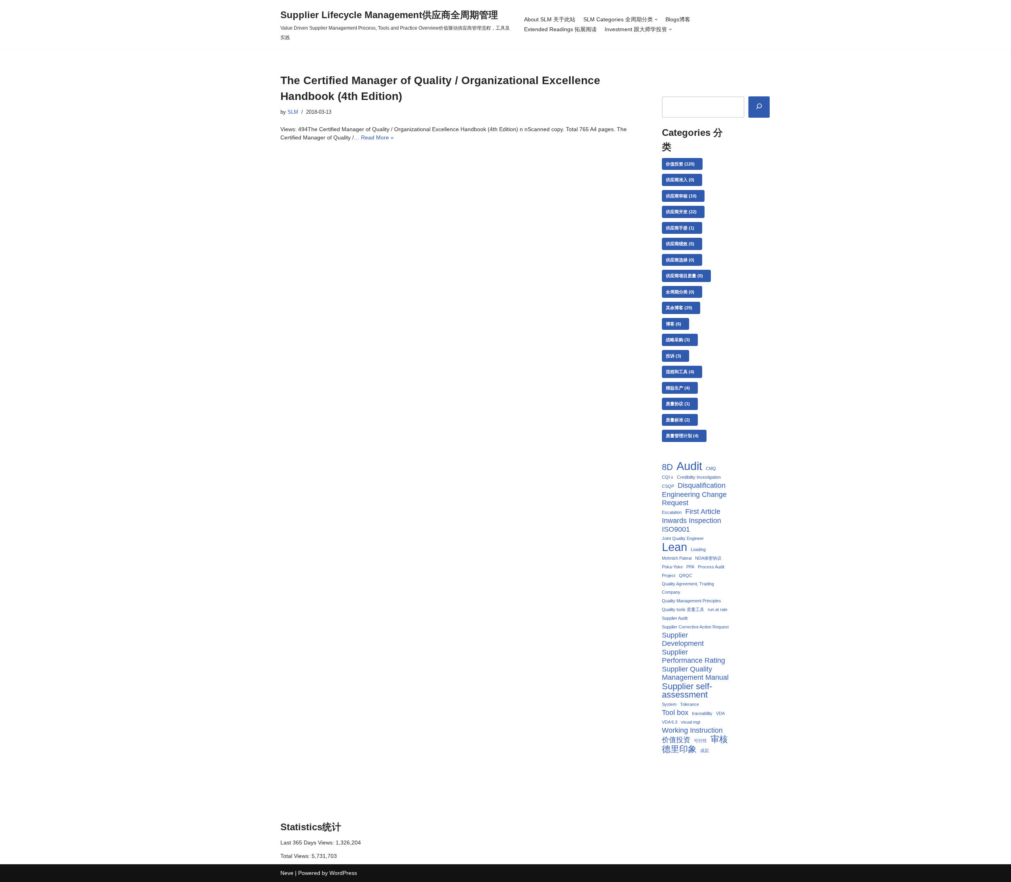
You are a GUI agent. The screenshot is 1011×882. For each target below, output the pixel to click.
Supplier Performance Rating (693, 656)
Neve (286, 873)
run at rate (717, 609)
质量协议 (678, 403)
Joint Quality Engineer (683, 538)
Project (668, 575)
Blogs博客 (677, 19)
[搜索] (759, 106)
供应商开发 (681, 211)
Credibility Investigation (699, 477)
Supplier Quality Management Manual (695, 673)
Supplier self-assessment (687, 690)
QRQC (685, 575)
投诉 (673, 356)
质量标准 (678, 419)
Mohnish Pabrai (677, 558)
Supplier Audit (675, 618)
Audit (689, 466)
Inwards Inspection (691, 521)
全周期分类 (680, 292)
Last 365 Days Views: (308, 842)
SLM (293, 112)
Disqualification (701, 485)
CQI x (667, 477)
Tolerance (689, 704)
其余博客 (679, 307)
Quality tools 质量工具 (683, 609)
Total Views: (296, 856)
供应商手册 (680, 228)
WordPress (343, 873)
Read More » (377, 137)
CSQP (668, 486)
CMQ (711, 468)
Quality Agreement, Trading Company (688, 587)
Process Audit (711, 566)
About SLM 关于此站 (549, 19)
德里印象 (679, 749)
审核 (719, 739)
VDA (720, 713)
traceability (702, 713)
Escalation (672, 512)
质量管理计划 (682, 435)
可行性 (700, 740)
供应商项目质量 (684, 275)
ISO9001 (676, 529)
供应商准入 (680, 179)
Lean (674, 547)
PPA (690, 566)
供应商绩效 (680, 243)
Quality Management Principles (691, 600)
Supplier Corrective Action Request (695, 626)
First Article (702, 511)
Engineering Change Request (694, 499)
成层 (704, 750)
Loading (698, 549)
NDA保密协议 (708, 558)
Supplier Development (683, 639)
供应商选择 (680, 260)
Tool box (675, 713)
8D (667, 467)
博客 (673, 324)
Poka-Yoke (672, 566)
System (669, 704)
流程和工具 (680, 371)
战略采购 (678, 339)
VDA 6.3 (669, 722)
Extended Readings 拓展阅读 (560, 29)
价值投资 (680, 164)
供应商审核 (681, 196)
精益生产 (678, 388)
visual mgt (690, 722)
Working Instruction (692, 730)
